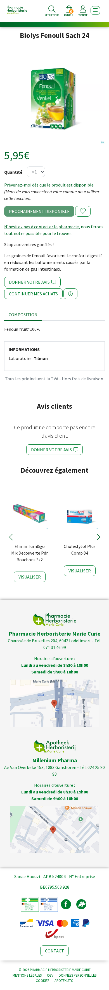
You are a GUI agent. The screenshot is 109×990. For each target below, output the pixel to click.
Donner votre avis (30, 282)
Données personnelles (77, 975)
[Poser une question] (70, 293)
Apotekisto (64, 980)
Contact (54, 951)
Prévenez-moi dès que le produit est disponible (49, 185)
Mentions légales (27, 975)
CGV (50, 975)
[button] (11, 537)
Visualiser (29, 577)
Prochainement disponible (39, 211)
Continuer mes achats (33, 293)
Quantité (13, 172)
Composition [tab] (23, 314)
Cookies (42, 980)
